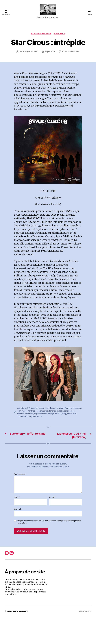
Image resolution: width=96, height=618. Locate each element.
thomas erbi (22, 416)
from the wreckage (73, 408)
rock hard (29, 413)
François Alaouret (30, 51)
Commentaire (20, 474)
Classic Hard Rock (41, 33)
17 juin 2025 (50, 51)
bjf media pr (32, 408)
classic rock (44, 408)
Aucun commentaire (70, 51)
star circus (71, 413)
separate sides (40, 413)
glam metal (22, 411)
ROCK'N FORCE (20, 611)
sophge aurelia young (57, 413)
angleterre (21, 408)
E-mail (52, 497)
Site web (17, 509)
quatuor (60, 411)
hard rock (32, 411)
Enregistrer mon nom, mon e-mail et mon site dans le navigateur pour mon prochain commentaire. (48, 522)
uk (41, 416)
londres (52, 411)
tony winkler (34, 416)
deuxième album (57, 408)
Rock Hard (59, 33)
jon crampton (42, 411)
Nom (17, 497)
